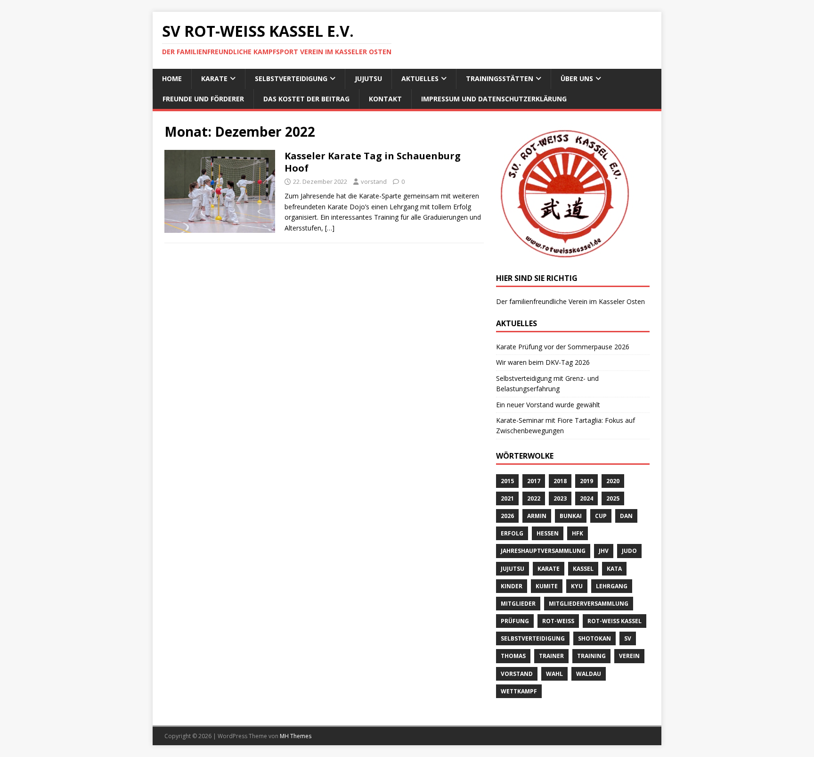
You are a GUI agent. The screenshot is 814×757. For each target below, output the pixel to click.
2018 (560, 481)
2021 (507, 498)
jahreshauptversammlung (543, 551)
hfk (577, 533)
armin (536, 516)
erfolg (512, 533)
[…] (329, 227)
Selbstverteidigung (291, 78)
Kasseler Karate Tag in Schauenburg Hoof (373, 161)
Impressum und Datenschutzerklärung (494, 98)
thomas (513, 656)
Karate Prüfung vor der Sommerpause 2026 (562, 346)
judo (629, 551)
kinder (511, 586)
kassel (583, 569)
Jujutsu (368, 78)
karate (548, 569)
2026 (507, 516)
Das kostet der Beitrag (306, 98)
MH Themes (295, 736)
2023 (560, 498)
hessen (548, 533)
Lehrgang (611, 586)
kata (614, 569)
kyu (577, 586)
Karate (214, 78)
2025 (612, 498)
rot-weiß (558, 621)
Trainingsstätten (499, 78)
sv (627, 638)
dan (626, 516)
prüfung (515, 621)
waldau (588, 674)
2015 (507, 481)
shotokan (594, 638)
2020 (612, 481)
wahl (554, 674)
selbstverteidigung (533, 638)
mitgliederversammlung (588, 604)
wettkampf (519, 691)
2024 (586, 498)
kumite (547, 586)
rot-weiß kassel (614, 621)
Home (172, 78)
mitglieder (518, 604)
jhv (604, 551)
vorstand (374, 181)
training (591, 656)
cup (601, 516)
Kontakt (385, 98)
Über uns (577, 78)
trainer (551, 656)
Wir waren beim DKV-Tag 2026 (543, 362)
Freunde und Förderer (203, 98)
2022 (533, 498)
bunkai (571, 516)
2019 (586, 481)
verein (629, 656)
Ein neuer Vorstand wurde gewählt (548, 404)
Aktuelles (420, 78)
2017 (533, 481)
